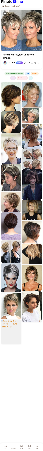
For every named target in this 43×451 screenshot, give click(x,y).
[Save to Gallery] (18, 88)
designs (34, 73)
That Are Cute (22, 78)
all (30, 78)
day (28, 73)
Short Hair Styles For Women (14, 73)
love (13, 78)
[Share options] (18, 84)
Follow (19, 63)
